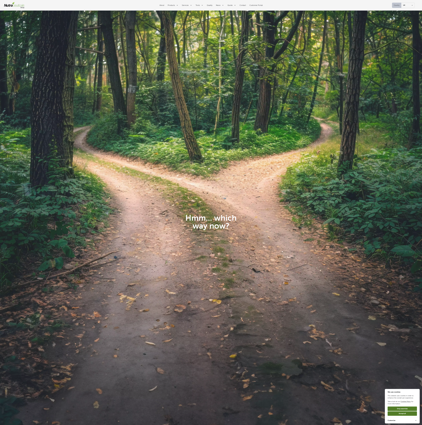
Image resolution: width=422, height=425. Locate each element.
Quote (230, 5)
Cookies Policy (406, 401)
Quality (209, 5)
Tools (198, 5)
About (161, 5)
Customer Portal (256, 5)
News (218, 5)
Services (185, 5)
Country (396, 5)
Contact (243, 5)
